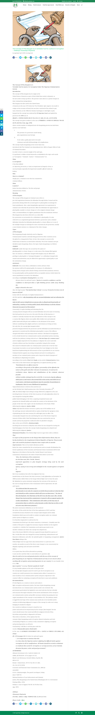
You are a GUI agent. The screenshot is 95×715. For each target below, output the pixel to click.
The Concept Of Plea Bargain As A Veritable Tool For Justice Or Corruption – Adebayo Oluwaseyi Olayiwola (38, 49)
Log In (74, 1)
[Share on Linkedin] (32, 57)
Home (24, 5)
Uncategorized (29, 53)
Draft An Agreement (48, 5)
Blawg (30, 5)
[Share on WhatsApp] (26, 57)
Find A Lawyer (37, 5)
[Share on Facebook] (15, 57)
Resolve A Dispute (70, 5)
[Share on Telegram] (42, 57)
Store (78, 5)
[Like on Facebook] (47, 57)
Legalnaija (16, 53)
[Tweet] (21, 57)
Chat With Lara (60, 5)
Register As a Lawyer (67, 1)
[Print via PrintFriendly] (37, 57)
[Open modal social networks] (50, 57)
